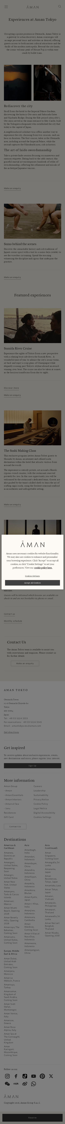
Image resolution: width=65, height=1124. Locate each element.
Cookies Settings (32, 576)
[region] (32, 562)
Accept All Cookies (32, 583)
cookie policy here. (43, 567)
